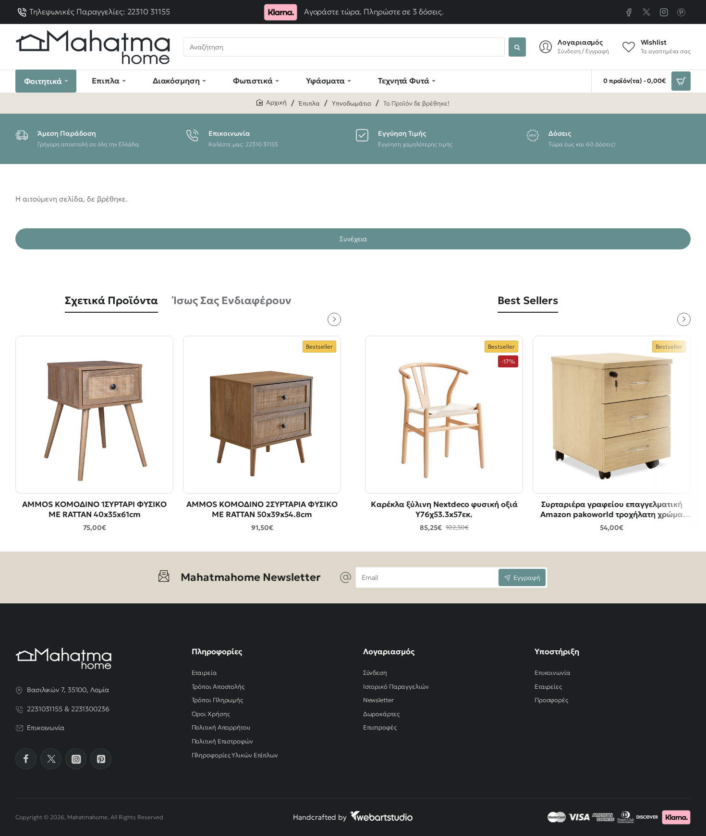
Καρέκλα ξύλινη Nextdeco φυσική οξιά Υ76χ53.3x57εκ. (444, 509)
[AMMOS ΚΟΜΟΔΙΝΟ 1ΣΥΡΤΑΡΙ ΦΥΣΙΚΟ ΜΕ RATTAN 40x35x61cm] (94, 414)
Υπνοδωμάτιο (351, 103)
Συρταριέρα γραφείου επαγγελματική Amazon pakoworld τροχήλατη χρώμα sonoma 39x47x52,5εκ (611, 509)
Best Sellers (528, 300)
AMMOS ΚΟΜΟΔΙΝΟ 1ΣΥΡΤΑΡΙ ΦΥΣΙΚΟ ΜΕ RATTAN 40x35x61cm (94, 509)
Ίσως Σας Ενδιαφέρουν (232, 300)
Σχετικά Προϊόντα (111, 300)
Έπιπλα (309, 103)
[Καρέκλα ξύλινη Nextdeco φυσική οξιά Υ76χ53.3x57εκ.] (444, 414)
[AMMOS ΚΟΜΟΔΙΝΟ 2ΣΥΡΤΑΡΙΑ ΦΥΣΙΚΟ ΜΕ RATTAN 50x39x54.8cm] (262, 414)
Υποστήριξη (557, 651)
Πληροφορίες (217, 651)
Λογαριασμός (388, 651)
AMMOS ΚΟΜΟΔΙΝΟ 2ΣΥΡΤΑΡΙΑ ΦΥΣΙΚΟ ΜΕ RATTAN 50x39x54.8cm (262, 509)
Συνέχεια (353, 239)
